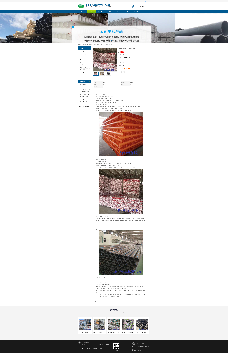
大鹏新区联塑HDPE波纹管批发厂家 (85, 332)
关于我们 (109, 11)
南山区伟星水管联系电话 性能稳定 (84, 91)
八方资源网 (88, 348)
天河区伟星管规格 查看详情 (84, 94)
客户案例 (136, 11)
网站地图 (100, 348)
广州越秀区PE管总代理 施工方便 (84, 101)
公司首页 (82, 11)
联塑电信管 (82, 51)
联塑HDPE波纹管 (83, 54)
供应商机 (91, 11)
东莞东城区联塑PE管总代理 (142, 332)
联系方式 (145, 11)
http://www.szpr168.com (98, 301)
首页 (83, 44)
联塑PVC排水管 (92, 44)
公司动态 (127, 11)
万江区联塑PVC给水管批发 (128, 332)
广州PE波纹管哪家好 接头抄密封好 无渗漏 (84, 84)
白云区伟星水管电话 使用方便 (84, 89)
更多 (89, 81)
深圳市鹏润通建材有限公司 (102, 344)
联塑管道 (81, 64)
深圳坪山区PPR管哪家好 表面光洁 (84, 106)
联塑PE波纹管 (83, 56)
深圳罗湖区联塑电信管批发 (114, 332)
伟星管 (81, 74)
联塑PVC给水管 (83, 69)
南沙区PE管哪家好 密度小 (84, 96)
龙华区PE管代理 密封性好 (84, 99)
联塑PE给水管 (83, 62)
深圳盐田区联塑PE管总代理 (99, 332)
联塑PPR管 (82, 72)
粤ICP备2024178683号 (93, 344)
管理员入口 (96, 348)
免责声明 (92, 348)
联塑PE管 (82, 59)
